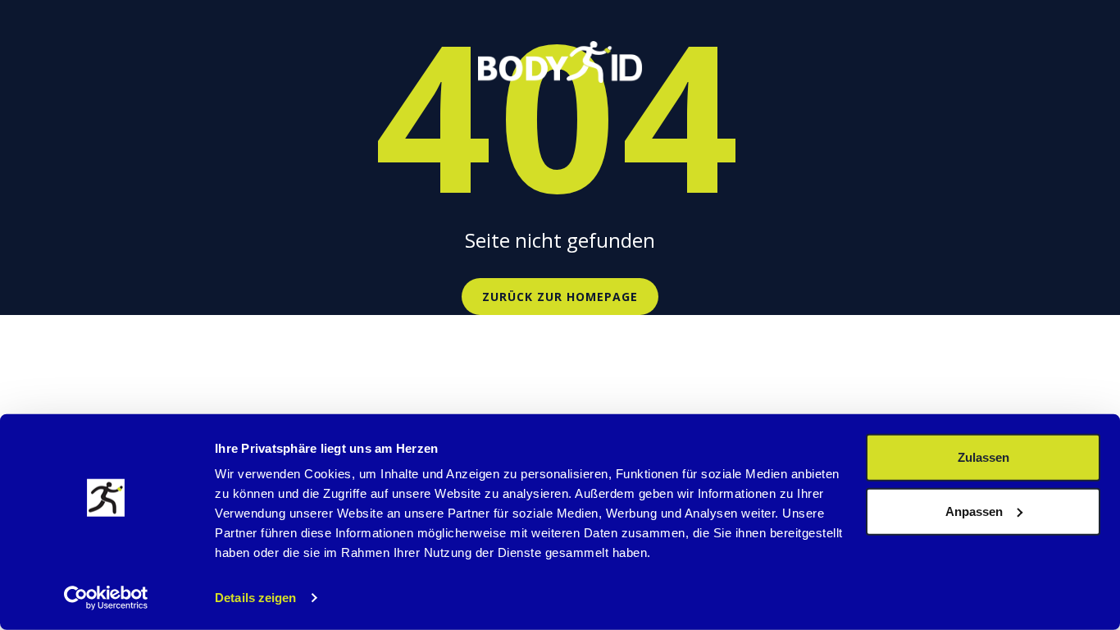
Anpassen (974, 511)
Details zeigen (255, 598)
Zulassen (983, 457)
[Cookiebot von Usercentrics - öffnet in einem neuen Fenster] (106, 598)
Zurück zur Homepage (560, 296)
